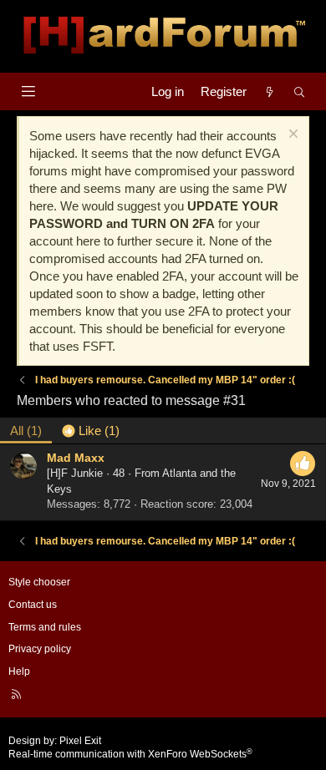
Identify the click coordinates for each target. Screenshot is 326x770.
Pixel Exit (80, 741)
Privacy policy (39, 649)
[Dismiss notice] (291, 135)
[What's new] (269, 91)
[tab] (91, 430)
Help (19, 671)
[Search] (299, 91)
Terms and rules (44, 627)
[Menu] (28, 91)
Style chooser (39, 582)
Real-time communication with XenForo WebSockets (130, 754)
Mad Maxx (75, 457)
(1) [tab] (26, 430)
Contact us (32, 604)
